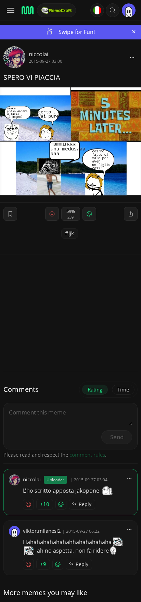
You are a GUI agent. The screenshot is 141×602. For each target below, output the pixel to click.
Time (123, 389)
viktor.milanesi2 (42, 530)
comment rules (87, 454)
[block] (132, 57)
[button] (112, 10)
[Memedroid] (27, 10)
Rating (95, 389)
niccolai (38, 54)
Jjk (71, 233)
